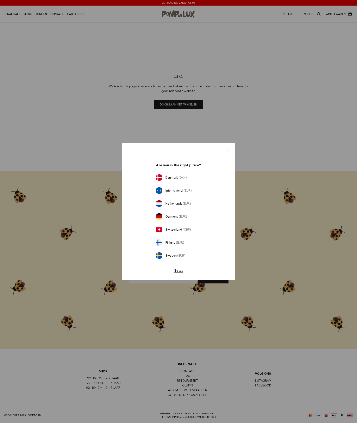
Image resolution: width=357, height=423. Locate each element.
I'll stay (178, 271)
